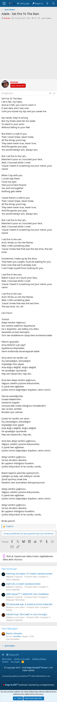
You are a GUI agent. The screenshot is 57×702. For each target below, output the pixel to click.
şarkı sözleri (46, 18)
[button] (3, 654)
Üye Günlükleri (12, 639)
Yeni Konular (9, 568)
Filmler (9, 610)
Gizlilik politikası (39, 659)
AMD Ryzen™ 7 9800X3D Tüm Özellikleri (27, 593)
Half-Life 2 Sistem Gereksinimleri (23, 583)
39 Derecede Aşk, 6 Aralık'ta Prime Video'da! (29, 604)
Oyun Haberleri (13, 579)
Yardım (5, 661)
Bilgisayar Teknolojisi (15, 599)
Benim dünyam (14, 633)
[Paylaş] (50, 93)
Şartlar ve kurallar (22, 659)
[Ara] (53, 3)
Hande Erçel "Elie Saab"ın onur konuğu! (26, 614)
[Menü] (4, 3)
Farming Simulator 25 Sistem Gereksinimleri (29, 573)
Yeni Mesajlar (10, 628)
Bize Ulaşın (7, 659)
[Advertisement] (28, 50)
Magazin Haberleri (14, 620)
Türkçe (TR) (13, 654)
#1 (54, 93)
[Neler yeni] (47, 3)
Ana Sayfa (15, 661)
